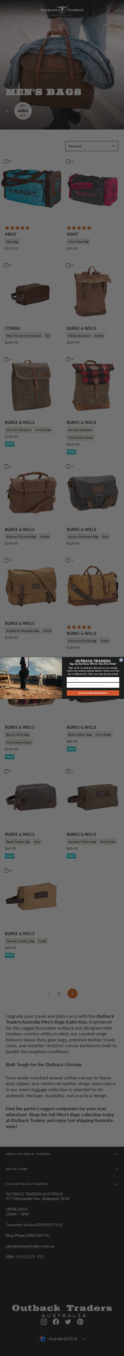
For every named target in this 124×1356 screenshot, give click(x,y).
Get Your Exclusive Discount (93, 693)
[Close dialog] (121, 659)
